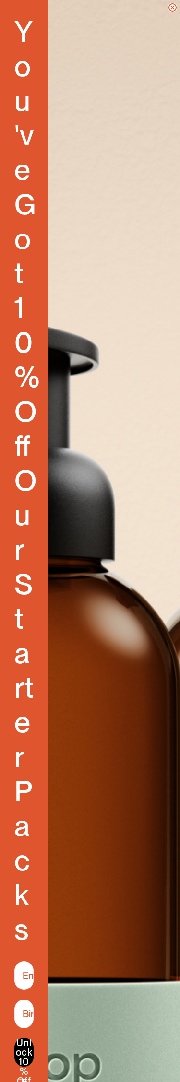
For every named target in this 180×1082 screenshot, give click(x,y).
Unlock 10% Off (24, 1052)
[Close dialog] (172, 7)
